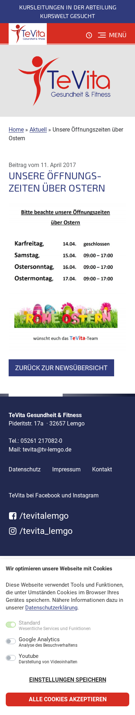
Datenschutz (25, 469)
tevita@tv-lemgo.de (47, 449)
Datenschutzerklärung (51, 607)
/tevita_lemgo (45, 531)
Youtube (48, 659)
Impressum (66, 469)
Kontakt (102, 469)
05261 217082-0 (41, 440)
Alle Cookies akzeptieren (68, 699)
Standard (55, 625)
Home (16, 129)
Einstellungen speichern (67, 679)
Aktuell (38, 129)
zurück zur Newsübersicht (61, 368)
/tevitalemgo (43, 516)
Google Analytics (48, 642)
